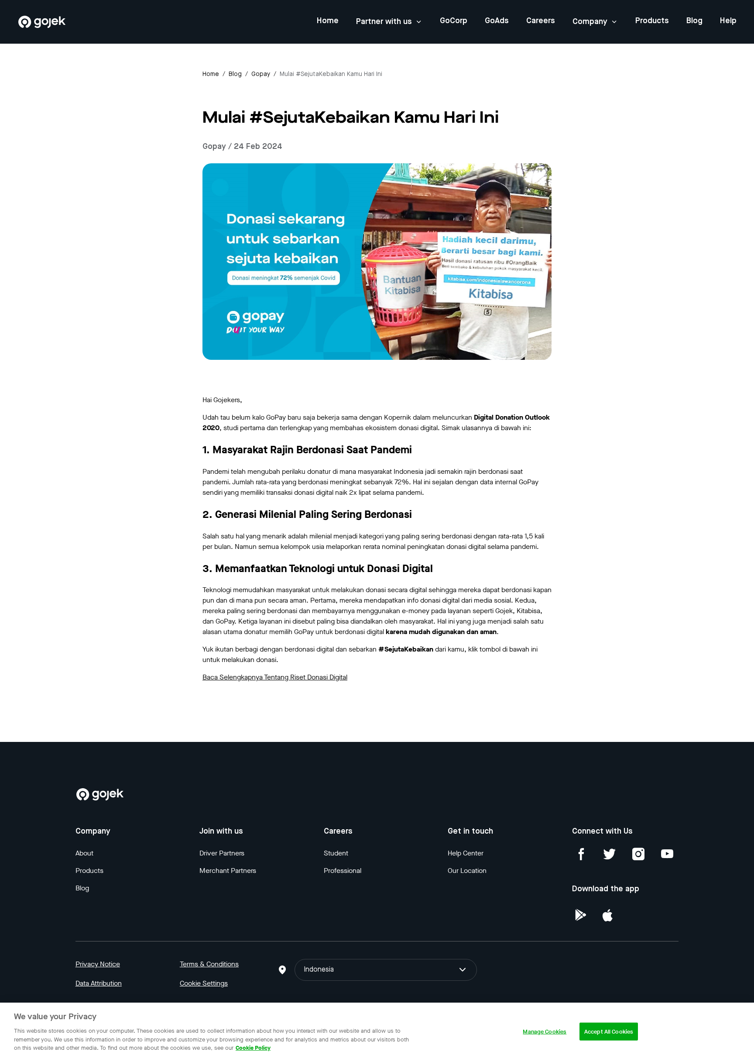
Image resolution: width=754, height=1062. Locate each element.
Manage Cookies (544, 1031)
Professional (342, 870)
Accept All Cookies (608, 1031)
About (84, 853)
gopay (260, 74)
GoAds (497, 21)
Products (652, 21)
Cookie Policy (253, 1047)
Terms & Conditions (209, 964)
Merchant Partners (227, 870)
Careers (540, 21)
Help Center (465, 853)
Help (728, 21)
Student (336, 853)
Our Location (467, 870)
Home (328, 21)
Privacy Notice (97, 964)
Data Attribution (98, 983)
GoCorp (453, 21)
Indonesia (319, 969)
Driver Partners (221, 853)
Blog (694, 21)
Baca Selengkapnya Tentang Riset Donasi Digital (274, 677)
